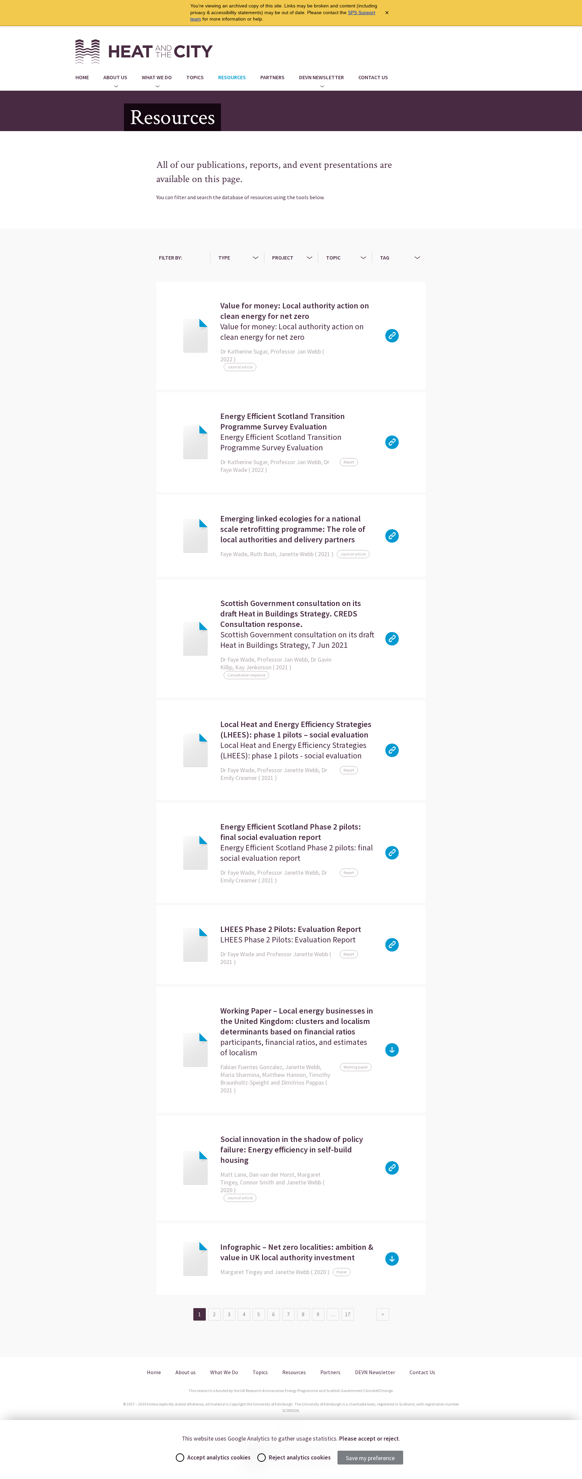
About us (115, 77)
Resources (232, 77)
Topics (195, 77)
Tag (384, 257)
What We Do (157, 77)
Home (82, 77)
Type (224, 257)
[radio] (180, 1457)
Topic (333, 257)
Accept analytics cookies (219, 1457)
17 (347, 1314)
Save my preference (370, 1458)
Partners (272, 77)
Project (282, 257)
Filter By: (170, 257)
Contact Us (373, 77)
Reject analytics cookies (300, 1457)
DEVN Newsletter (321, 77)
